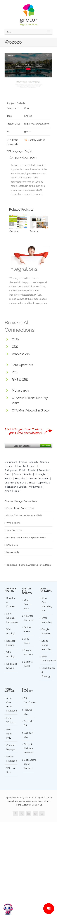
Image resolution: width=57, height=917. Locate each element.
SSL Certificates (28, 700)
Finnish (8, 478)
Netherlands (29, 466)
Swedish (27, 474)
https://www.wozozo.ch (36, 123)
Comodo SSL (28, 723)
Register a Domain (10, 602)
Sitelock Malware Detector (28, 748)
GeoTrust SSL (28, 734)
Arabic (8, 491)
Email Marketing (46, 620)
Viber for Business (28, 618)
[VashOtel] (18, 221)
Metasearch (20, 390)
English (28, 116)
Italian (17, 466)
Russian (32, 470)
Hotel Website (10, 720)
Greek (17, 491)
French (8, 466)
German (44, 462)
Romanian (44, 470)
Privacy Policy (38, 801)
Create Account (28, 652)
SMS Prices (27, 641)
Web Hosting (10, 631)
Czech (8, 474)
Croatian (32, 478)
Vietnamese (35, 486)
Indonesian (10, 486)
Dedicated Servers (11, 665)
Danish (17, 474)
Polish (22, 470)
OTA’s (15, 339)
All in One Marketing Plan (46, 604)
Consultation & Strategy (46, 672)
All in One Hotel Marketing (11, 704)
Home (10, 801)
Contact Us (37, 805)
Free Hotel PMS (9, 733)
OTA (26, 108)
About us (26, 805)
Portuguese (11, 470)
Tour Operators (22, 365)
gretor (27, 131)
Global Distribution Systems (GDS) (24, 515)
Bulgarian (44, 478)
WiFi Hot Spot (11, 770)
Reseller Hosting (10, 643)
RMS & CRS (20, 379)
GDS (15, 347)
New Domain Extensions (11, 617)
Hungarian (20, 478)
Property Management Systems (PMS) (26, 537)
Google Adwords (46, 631)
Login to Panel (28, 663)
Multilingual (11, 462)
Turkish (20, 482)
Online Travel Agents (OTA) (20, 508)
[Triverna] (39, 221)
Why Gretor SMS (27, 604)
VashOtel (14, 231)
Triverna (34, 231)
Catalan (23, 486)
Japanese (43, 482)
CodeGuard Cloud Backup (28, 764)
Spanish (33, 462)
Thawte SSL (28, 711)
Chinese (31, 482)
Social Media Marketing (46, 645)
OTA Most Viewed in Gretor (31, 410)
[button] (11, 224)
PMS (15, 372)
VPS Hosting (10, 654)
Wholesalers (21, 354)
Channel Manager (11, 747)
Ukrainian (9, 482)
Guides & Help (27, 629)
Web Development (46, 658)
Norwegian (40, 474)
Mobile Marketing (11, 758)
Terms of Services (22, 801)
